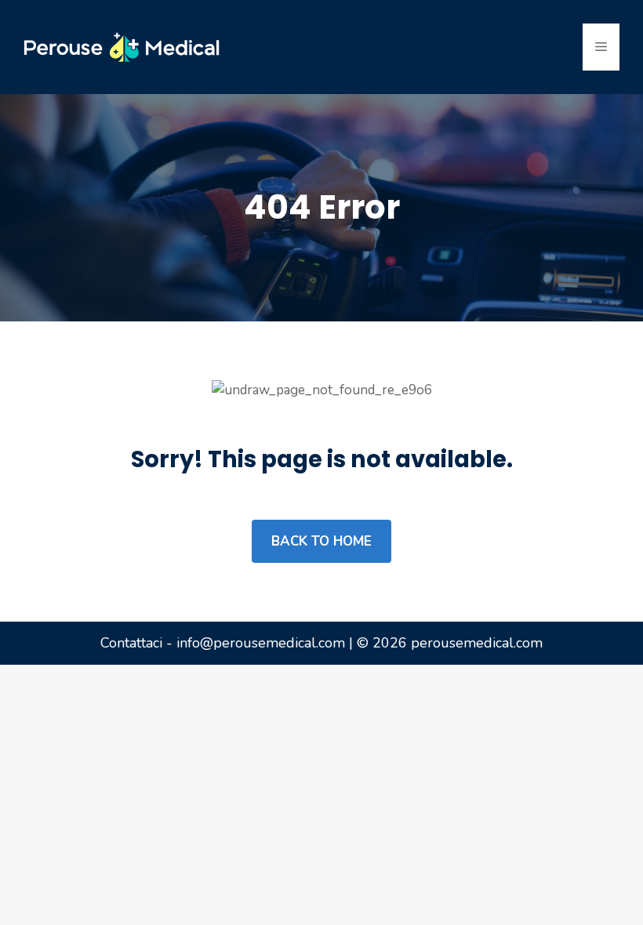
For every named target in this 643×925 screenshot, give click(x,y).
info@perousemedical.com (260, 642)
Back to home (321, 541)
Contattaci (131, 642)
